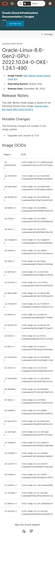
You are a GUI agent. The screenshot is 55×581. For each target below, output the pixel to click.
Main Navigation (12, 3)
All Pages (48, 34)
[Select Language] (50, 3)
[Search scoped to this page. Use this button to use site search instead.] (28, 3)
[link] (27, 3)
